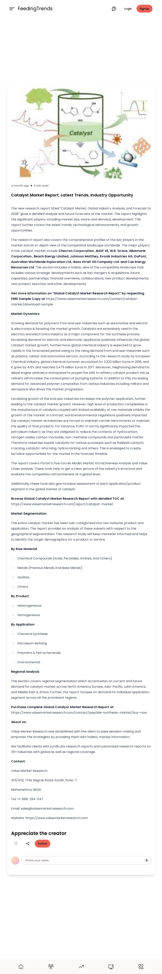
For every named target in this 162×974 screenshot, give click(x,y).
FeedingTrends (35, 9)
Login (128, 9)
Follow (42, 844)
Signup (144, 9)
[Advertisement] (81, 49)
